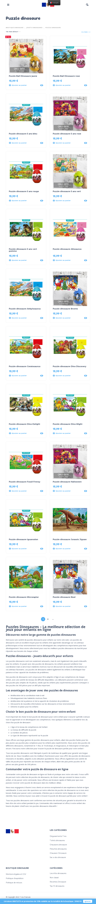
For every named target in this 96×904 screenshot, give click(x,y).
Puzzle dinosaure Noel (64, 597)
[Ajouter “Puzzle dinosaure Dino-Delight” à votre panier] (24, 433)
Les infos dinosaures (58, 873)
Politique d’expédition (15, 878)
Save (9, 37)
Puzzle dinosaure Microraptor (24, 597)
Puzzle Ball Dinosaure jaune (23, 76)
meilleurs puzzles (58, 648)
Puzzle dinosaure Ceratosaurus (24, 366)
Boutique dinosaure (14, 27)
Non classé (54, 878)
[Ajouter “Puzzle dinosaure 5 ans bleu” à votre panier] (24, 143)
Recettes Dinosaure (58, 882)
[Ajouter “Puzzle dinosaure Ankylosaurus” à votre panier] (24, 318)
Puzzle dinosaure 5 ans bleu (23, 134)
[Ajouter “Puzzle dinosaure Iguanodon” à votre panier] (24, 548)
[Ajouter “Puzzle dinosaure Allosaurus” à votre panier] (68, 260)
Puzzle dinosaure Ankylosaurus (25, 309)
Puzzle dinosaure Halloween (67, 482)
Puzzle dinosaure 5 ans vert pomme (23, 250)
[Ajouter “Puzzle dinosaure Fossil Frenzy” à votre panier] (24, 491)
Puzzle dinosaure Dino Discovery (69, 366)
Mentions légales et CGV (16, 874)
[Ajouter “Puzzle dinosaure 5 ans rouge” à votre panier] (24, 200)
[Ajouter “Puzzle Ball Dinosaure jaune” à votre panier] (24, 85)
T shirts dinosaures (57, 840)
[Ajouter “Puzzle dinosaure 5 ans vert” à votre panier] (68, 200)
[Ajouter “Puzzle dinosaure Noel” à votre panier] (68, 606)
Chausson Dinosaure (58, 853)
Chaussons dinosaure (58, 845)
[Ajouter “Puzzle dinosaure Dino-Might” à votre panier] (68, 433)
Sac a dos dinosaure (58, 857)
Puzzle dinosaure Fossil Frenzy (24, 482)
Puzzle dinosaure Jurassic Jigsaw (70, 539)
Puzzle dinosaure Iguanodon (23, 539)
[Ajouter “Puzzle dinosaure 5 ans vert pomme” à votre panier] (24, 260)
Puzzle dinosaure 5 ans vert (67, 191)
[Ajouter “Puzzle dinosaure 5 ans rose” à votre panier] (68, 143)
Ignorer (88, 901)
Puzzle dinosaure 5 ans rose (67, 134)
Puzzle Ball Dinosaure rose (66, 76)
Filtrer (84, 32)
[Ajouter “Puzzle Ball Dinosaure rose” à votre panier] (68, 85)
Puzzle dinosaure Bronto (65, 309)
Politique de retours (14, 883)
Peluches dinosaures (58, 849)
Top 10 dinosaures (57, 886)
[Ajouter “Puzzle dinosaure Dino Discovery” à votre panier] (68, 375)
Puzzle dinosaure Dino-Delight (24, 424)
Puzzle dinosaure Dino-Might (67, 424)
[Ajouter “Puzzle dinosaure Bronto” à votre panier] (68, 318)
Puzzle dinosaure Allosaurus (67, 249)
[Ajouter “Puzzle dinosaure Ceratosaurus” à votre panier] (24, 375)
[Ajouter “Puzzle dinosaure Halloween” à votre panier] (68, 491)
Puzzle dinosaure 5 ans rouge (24, 191)
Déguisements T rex (58, 836)
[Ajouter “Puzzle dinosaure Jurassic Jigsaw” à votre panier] (68, 548)
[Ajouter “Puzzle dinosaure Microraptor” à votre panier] (24, 606)
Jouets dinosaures (34, 27)
